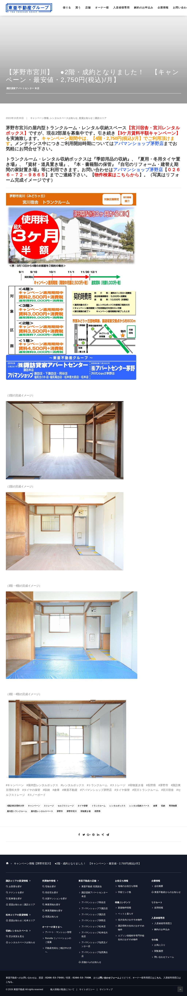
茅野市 (60, 811)
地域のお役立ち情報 (128, 886)
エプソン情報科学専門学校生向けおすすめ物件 (131, 937)
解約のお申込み (143, 7)
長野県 (97, 811)
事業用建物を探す (54, 910)
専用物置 (173, 806)
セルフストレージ (66, 806)
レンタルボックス (117, 806)
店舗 (88, 7)
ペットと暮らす (125, 913)
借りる (67, 7)
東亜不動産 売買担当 (91, 886)
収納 (163, 806)
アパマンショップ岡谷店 (93, 902)
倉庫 (155, 806)
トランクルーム (98, 806)
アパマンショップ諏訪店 (93, 914)
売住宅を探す (51, 892)
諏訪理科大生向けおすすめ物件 (131, 928)
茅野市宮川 (72, 811)
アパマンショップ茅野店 (139, 143)
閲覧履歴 (158, 951)
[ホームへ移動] (7, 863)
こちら (157, 977)
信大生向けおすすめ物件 (130, 919)
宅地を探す (50, 886)
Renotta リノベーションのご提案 (58, 940)
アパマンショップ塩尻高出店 (94, 954)
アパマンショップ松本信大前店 (94, 934)
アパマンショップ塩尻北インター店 (94, 944)
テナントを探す (16, 892)
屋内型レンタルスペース (42, 811)
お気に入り (159, 945)
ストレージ (49, 806)
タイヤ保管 (83, 806)
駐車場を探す (15, 898)
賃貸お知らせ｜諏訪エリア (92, 118)
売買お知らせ (51, 916)
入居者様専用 (121, 7)
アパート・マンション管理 (58, 932)
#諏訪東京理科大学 (15, 806)
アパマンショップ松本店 (93, 926)
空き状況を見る (16, 936)
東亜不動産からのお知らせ (167, 892)
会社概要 (158, 886)
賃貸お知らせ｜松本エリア (22, 920)
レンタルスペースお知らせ (64, 118)
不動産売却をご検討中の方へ (58, 950)
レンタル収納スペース (139, 806)
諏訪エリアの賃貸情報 (17, 881)
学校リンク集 (124, 892)
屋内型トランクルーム (17, 811)
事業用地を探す (52, 904)
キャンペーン (34, 806)
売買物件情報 (48, 881)
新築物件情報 (124, 907)
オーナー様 (102, 7)
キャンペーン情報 (39, 118)
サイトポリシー (87, 989)
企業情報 (163, 7)
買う (78, 7)
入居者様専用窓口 (163, 923)
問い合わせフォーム (164, 957)
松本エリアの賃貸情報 (17, 915)
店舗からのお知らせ (91, 962)
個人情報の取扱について (62, 989)
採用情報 (158, 907)
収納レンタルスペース (17, 930)
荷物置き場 (86, 811)
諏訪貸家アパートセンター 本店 (23, 88)
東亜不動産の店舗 (87, 881)
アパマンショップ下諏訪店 (94, 908)
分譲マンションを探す (56, 898)
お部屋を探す (15, 886)
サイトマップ (106, 989)
